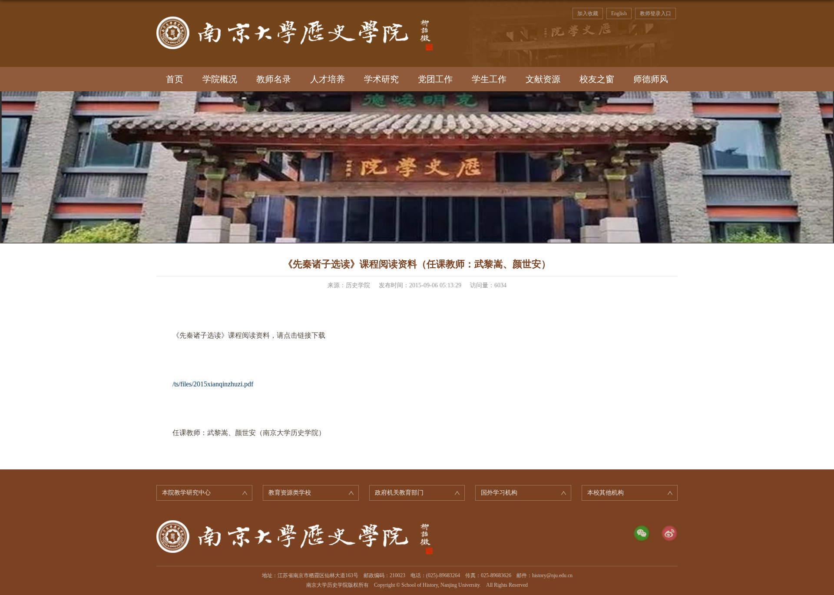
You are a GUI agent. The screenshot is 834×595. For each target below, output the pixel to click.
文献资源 (543, 79)
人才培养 (327, 79)
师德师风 (650, 79)
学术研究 (381, 79)
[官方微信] (641, 533)
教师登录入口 (655, 13)
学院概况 (219, 79)
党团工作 (435, 79)
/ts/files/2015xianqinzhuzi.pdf (212, 384)
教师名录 (273, 79)
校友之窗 (596, 79)
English (619, 13)
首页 (174, 79)
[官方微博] (669, 533)
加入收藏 (587, 13)
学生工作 (489, 79)
